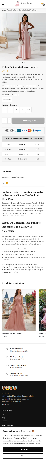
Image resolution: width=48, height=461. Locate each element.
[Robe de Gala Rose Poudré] (19, 310)
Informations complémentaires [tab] (13, 177)
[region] (23, 444)
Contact (4, 421)
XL (23, 110)
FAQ (3, 414)
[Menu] (5, 4)
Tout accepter (23, 449)
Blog (3, 418)
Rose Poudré (7, 100)
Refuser (23, 456)
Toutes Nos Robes (12, 10)
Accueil (4, 10)
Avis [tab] (5, 183)
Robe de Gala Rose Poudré (12, 334)
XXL (28, 110)
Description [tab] (6, 171)
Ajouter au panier (28, 121)
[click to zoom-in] (24, 37)
